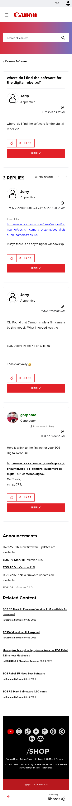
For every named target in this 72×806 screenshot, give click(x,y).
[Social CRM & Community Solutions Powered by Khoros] (56, 798)
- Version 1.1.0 (23, 560)
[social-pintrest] (62, 731)
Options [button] (66, 61)
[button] (12, 143)
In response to (43, 426)
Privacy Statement (28, 759)
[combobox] (36, 37)
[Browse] (9, 15)
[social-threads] (53, 731)
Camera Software (16, 61)
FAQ (57, 3)
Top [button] (8, 796)
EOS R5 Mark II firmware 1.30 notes (25, 692)
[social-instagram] (19, 731)
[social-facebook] (36, 731)
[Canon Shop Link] (35, 751)
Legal (40, 759)
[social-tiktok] (28, 731)
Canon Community (25, 14)
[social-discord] (40, 739)
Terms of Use (12, 759)
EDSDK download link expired (21, 632)
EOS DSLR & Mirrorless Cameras (22, 661)
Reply (36, 153)
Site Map (49, 759)
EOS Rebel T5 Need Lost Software (24, 674)
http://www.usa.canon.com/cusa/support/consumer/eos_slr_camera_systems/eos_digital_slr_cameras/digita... (36, 468)
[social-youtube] (10, 731)
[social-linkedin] (32, 739)
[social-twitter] (45, 731)
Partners (59, 759)
